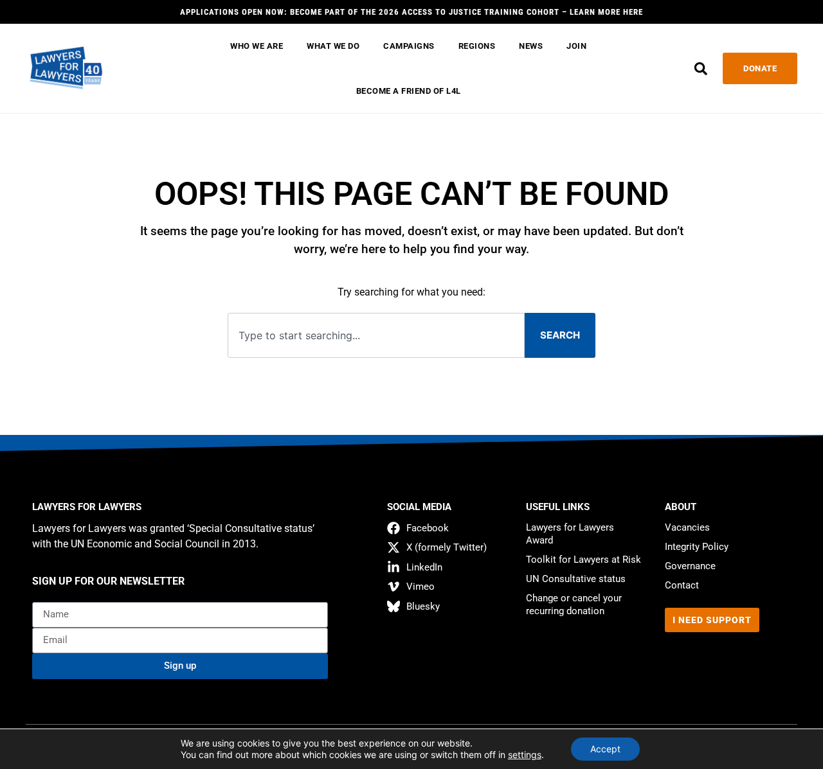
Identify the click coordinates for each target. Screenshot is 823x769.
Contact (682, 585)
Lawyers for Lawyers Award (570, 534)
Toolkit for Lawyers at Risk (583, 559)
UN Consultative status (576, 579)
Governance (690, 566)
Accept (605, 748)
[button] (700, 68)
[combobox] (376, 335)
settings (524, 754)
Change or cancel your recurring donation (574, 604)
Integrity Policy (696, 546)
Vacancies (687, 527)
